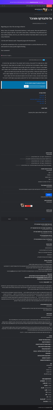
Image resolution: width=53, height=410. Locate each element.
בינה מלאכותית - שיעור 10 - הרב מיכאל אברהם (41, 163)
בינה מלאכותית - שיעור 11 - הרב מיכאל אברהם (41, 161)
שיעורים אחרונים (49, 153)
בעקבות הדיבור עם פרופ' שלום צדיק (45, 257)
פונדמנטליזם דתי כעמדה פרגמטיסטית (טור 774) (43, 239)
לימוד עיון (42, 103)
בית (50, 14)
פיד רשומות (48, 369)
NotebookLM (40, 277)
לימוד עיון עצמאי (40, 101)
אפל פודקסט (47, 177)
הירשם (26, 86)
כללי (44, 14)
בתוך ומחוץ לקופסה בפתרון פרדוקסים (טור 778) (43, 224)
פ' (46, 23)
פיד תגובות (48, 372)
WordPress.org (47, 374)
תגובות (9, 219)
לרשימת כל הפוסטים (46, 358)
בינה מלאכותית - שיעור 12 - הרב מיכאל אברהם (41, 156)
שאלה (47, 14)
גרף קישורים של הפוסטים (45, 360)
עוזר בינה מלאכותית (34, 2)
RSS (49, 179)
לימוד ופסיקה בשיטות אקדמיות (37, 99)
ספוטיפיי (48, 175)
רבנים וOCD (49, 254)
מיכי (46, 60)
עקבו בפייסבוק (49, 210)
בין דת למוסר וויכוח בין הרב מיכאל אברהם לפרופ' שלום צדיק (38, 159)
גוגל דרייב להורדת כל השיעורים (44, 181)
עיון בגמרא (41, 95)
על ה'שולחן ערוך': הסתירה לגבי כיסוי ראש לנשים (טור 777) (41, 228)
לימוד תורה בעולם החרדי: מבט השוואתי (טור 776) (43, 231)
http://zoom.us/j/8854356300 (45, 269)
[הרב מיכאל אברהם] (40, 10)
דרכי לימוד (41, 97)
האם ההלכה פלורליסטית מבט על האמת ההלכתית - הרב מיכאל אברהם (36, 165)
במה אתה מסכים (48, 248)
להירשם (48, 194)
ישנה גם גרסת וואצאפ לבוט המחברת (44, 279)
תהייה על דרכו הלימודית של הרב (45, 250)
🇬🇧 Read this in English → (6, 55)
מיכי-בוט (50, 275)
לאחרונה (43, 219)
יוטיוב (49, 172)
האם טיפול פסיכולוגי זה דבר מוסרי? (45, 252)
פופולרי (26, 219)
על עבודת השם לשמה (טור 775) (46, 235)
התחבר (49, 367)
